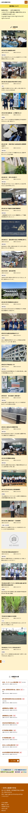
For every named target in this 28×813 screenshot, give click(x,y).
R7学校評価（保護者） (7, 730)
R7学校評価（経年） (7, 737)
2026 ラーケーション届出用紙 (10, 682)
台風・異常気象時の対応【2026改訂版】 (12, 699)
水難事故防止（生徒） (7, 715)
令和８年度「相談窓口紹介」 (9, 723)
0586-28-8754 (8, 792)
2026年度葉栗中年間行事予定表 (10, 752)
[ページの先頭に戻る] (26, 811)
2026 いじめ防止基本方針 (9, 745)
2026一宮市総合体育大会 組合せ (11, 689)
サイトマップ (5, 796)
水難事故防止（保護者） (8, 708)
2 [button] (2, 661)
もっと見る (13, 761)
